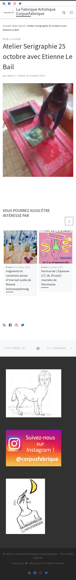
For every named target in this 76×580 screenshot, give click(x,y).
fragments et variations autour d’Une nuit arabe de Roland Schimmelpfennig (18, 280)
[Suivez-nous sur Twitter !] (20, 3)
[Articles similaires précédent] (60, 221)
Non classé (19, 25)
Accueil (7, 25)
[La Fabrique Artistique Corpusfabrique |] (9, 12)
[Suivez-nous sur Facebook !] (9, 3)
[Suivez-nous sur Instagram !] (14, 3)
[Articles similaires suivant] (69, 221)
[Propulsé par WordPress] (26, 563)
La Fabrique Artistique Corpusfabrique (35, 554)
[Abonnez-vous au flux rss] (4, 3)
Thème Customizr (56, 563)
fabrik (10, 76)
